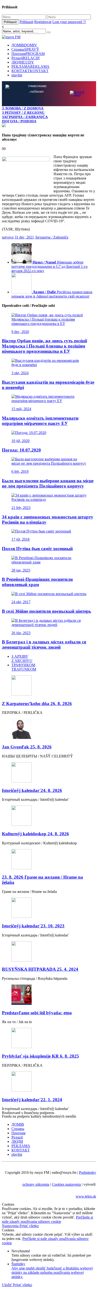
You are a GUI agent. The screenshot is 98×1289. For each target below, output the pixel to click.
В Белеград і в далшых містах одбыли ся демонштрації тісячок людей (44, 644)
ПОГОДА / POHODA (19, 121)
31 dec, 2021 (24, 237)
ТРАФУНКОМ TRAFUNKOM (23, 667)
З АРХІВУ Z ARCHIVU (21, 658)
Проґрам (28, 54)
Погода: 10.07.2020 (21, 450)
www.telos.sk (86, 1196)
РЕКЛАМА (30, 67)
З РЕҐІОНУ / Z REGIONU (23, 112)
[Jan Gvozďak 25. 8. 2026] (49, 729)
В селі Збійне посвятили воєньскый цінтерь (46, 611)
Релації (25, 58)
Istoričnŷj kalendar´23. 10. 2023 (33, 925)
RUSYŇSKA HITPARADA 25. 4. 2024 (40, 969)
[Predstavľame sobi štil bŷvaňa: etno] (49, 995)
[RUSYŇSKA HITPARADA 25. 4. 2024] (49, 951)
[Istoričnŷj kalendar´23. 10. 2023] (49, 908)
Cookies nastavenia (66, 1184)
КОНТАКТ (30, 71)
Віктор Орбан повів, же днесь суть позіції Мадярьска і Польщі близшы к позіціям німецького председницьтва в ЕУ (44, 346)
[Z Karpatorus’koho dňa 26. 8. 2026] (49, 686)
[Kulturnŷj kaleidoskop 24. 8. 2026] (49, 816)
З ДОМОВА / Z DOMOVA (23, 108)
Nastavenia (11, 1226)
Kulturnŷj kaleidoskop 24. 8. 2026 (35, 833)
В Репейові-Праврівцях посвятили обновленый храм (37, 582)
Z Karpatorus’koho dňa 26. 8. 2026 (37, 703)
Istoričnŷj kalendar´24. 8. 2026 (32, 790)
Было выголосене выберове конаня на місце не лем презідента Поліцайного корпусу (47, 483)
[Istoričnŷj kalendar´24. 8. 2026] (49, 772)
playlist (16, 75)
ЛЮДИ (22, 62)
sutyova (8, 237)
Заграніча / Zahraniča (51, 237)
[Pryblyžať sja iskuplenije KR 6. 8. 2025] (49, 1038)
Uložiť (7, 1285)
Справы (25, 49)
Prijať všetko (29, 1226)
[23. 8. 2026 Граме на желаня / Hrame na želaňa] (49, 859)
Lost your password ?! (69, 22)
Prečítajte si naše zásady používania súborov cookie (47, 1219)
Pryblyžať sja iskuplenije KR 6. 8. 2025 (40, 1056)
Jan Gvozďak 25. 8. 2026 (27, 746)
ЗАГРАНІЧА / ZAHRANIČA (25, 117)
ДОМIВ (24, 45)
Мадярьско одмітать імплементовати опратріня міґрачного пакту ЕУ (40, 421)
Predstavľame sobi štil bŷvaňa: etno (37, 1012)
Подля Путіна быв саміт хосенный (37, 548)
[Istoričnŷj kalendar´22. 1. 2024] (49, 1082)
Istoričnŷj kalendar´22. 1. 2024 (32, 1099)
